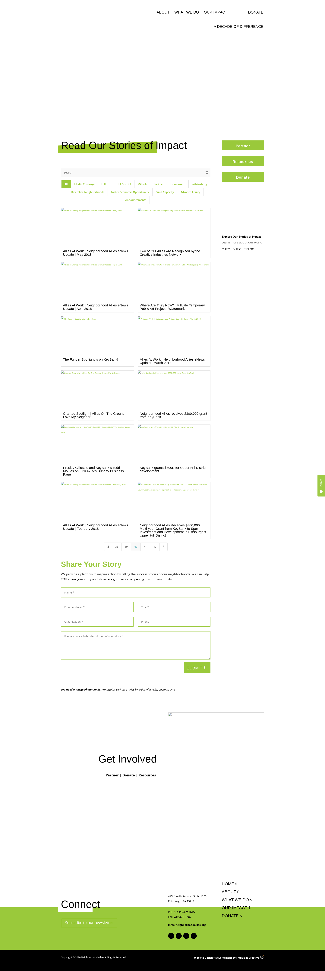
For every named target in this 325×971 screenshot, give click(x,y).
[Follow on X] (186, 936)
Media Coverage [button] (84, 184)
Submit (194, 668)
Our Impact (215, 12)
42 (154, 546)
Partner (243, 146)
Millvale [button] (142, 184)
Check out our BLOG (238, 249)
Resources (242, 162)
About (163, 12)
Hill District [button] (124, 184)
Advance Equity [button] (190, 192)
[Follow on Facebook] (171, 936)
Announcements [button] (135, 200)
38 (116, 546)
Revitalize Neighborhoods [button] (87, 192)
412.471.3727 (187, 912)
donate (230, 915)
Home (228, 884)
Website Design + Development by (226, 957)
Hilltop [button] (105, 184)
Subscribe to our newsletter (89, 922)
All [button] (66, 184)
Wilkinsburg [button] (199, 184)
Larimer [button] (159, 184)
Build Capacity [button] (165, 192)
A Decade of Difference (238, 26)
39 (126, 546)
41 (145, 546)
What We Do (186, 12)
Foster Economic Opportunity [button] (130, 192)
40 (135, 546)
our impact (234, 907)
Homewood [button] (177, 184)
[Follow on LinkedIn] (194, 936)
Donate (255, 12)
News (237, 12)
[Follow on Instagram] (179, 936)
